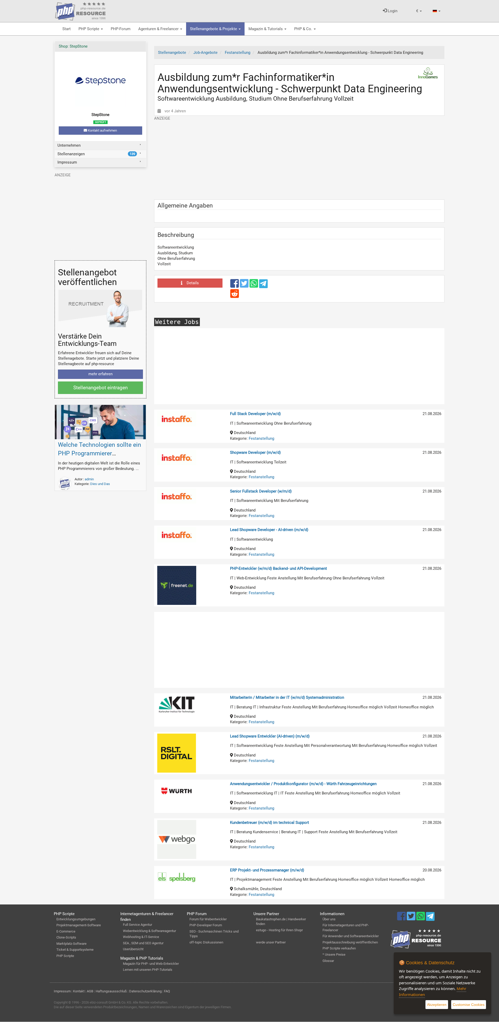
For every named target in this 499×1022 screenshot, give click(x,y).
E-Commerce (65, 931)
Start (66, 29)
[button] (419, 11)
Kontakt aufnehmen (102, 130)
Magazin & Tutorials (266, 29)
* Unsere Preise (334, 954)
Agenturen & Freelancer (159, 29)
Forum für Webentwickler (208, 919)
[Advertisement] (299, 157)
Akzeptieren (437, 1004)
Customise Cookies (468, 1004)
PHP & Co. (303, 29)
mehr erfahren (100, 374)
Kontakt (78, 991)
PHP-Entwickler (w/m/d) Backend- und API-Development (278, 568)
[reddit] (234, 296)
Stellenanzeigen (96, 154)
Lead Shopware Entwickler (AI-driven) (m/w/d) (270, 736)
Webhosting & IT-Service (141, 937)
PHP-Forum (120, 29)
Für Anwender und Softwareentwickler (351, 936)
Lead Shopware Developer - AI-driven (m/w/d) (269, 529)
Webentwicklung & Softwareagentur (149, 931)
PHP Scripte (89, 29)
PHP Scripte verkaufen (339, 948)
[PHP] (80, 10)
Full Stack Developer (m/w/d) (255, 413)
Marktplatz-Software (71, 944)
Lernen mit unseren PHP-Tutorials (147, 970)
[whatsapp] (254, 285)
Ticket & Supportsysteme (75, 950)
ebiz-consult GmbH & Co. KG (110, 1002)
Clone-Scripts (66, 937)
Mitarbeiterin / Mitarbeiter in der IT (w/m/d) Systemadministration (287, 697)
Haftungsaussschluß (111, 991)
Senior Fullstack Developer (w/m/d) (261, 491)
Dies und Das (100, 484)
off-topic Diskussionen (206, 942)
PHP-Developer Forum (205, 925)
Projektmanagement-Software (78, 925)
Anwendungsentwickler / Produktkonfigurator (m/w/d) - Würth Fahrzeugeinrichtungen (303, 783)
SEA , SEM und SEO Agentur (143, 943)
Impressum (67, 162)
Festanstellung (261, 438)
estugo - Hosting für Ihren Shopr (279, 930)
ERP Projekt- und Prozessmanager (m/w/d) (267, 870)
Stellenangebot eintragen (100, 388)
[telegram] (263, 285)
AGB (90, 991)
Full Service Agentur (137, 925)
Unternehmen (69, 145)
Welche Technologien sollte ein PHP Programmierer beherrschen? (99, 453)
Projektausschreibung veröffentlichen (350, 942)
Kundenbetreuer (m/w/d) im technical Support (269, 822)
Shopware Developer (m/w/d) (255, 452)
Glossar (328, 961)
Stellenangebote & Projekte (214, 29)
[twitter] (245, 285)
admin (89, 479)
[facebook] (235, 285)
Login (392, 11)
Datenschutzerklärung (145, 991)
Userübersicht (133, 949)
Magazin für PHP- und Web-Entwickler (151, 964)
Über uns (329, 919)
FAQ (167, 991)
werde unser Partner (271, 942)
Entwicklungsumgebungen (75, 919)
